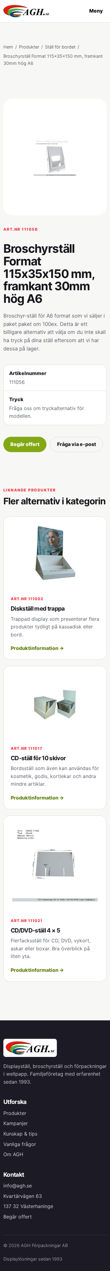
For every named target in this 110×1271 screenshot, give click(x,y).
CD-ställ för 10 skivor (38, 758)
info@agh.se (17, 1186)
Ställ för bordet (60, 46)
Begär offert (24, 444)
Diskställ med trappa (38, 608)
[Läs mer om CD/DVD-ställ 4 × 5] (55, 863)
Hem (8, 46)
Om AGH (13, 1154)
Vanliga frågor (19, 1144)
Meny (96, 11)
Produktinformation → (37, 648)
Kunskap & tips (20, 1134)
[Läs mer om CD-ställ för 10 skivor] (55, 702)
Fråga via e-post (76, 444)
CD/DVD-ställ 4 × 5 (35, 930)
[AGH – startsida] (26, 11)
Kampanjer (15, 1123)
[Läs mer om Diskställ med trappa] (55, 553)
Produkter (29, 46)
